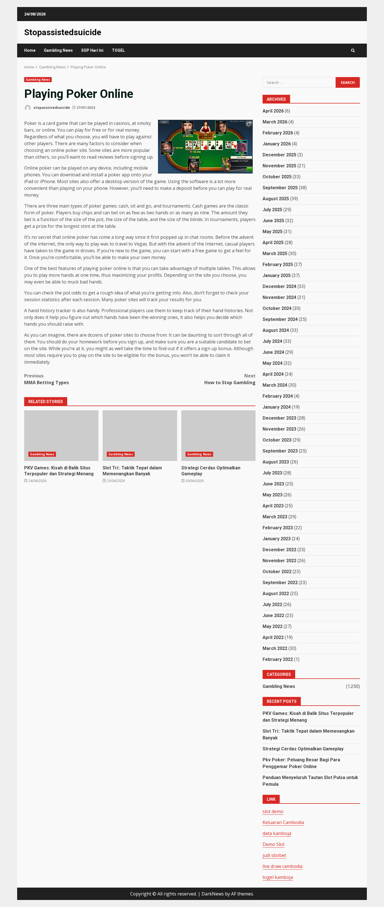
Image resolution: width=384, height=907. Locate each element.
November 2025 (279, 165)
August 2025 (276, 198)
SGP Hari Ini (92, 50)
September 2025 (280, 187)
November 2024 (279, 297)
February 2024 (278, 396)
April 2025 (273, 242)
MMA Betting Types (46, 379)
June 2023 (273, 484)
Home (29, 50)
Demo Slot (273, 844)
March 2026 (275, 122)
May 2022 (273, 626)
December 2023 (279, 418)
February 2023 (278, 527)
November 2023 (279, 429)
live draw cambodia (282, 866)
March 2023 (275, 516)
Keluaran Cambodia (283, 822)
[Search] (353, 50)
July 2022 (272, 604)
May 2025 (273, 231)
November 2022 (279, 560)
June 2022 (273, 615)
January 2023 (277, 538)
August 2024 (276, 330)
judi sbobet (274, 855)
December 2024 (279, 286)
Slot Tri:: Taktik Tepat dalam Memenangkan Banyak (140, 435)
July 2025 (272, 209)
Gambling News (58, 50)
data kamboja (277, 833)
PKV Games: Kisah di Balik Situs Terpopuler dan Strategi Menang (61, 435)
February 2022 (278, 659)
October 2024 (277, 308)
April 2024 (273, 374)
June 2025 (273, 220)
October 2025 (277, 176)
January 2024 (277, 407)
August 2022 (276, 593)
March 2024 (275, 385)
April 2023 (273, 505)
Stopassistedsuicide (62, 32)
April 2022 (273, 637)
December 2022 (279, 549)
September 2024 (280, 319)
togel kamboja (278, 877)
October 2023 (277, 440)
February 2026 (278, 133)
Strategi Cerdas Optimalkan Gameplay (218, 435)
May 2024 (273, 363)
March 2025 (275, 253)
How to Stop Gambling (230, 379)
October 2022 (277, 571)
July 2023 (272, 473)
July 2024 (272, 341)
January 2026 (277, 144)
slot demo (273, 811)
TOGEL (118, 50)
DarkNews (213, 894)
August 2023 (276, 462)
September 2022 (280, 582)
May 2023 (273, 495)
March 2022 (275, 648)
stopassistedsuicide (51, 107)
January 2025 (277, 275)
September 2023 (280, 451)
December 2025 (279, 154)
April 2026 (273, 111)
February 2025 (278, 264)
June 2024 (273, 352)
